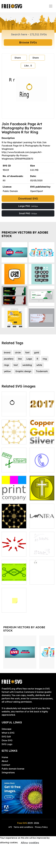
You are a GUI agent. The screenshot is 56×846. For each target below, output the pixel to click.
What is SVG (8, 732)
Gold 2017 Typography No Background (42, 409)
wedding (27, 365)
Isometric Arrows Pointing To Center (14, 549)
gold (36, 352)
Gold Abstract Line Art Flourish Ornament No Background (14, 435)
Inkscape (6, 729)
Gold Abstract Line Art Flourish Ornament (14, 521)
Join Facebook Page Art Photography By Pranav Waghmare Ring (14, 406)
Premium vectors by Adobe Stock (25, 234)
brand (7, 352)
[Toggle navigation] (50, 6)
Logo (29, 358)
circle (18, 352)
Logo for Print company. (14, 495)
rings (6, 365)
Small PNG (28, 213)
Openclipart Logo (14, 468)
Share (18, 57)
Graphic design (23, 371)
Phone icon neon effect (42, 467)
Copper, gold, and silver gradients (42, 437)
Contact (6, 765)
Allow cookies (30, 842)
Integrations (8, 772)
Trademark (42, 371)
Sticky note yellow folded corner (14, 605)
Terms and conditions (23, 827)
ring (45, 358)
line (20, 358)
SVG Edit (6, 736)
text (16, 365)
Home (5, 757)
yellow (7, 371)
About (5, 761)
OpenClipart (36, 191)
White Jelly (38, 580)
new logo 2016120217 (42, 551)
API (10, 827)
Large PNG (28, 206)
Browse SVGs (28, 42)
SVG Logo (7, 744)
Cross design (39, 496)
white (39, 365)
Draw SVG (7, 740)
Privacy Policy (41, 827)
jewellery (8, 358)
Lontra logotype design (42, 523)
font (27, 352)
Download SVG (28, 198)
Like (28, 65)
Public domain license (13, 768)
